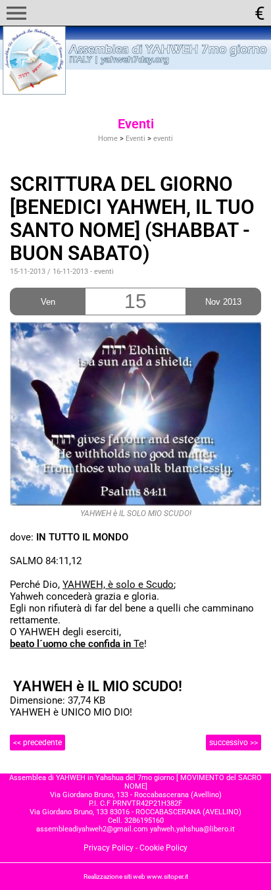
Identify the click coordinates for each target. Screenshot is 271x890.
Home (108, 138)
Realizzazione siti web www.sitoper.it (136, 876)
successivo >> (233, 742)
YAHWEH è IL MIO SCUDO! (97, 686)
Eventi (135, 138)
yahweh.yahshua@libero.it (192, 829)
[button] (16, 13)
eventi (163, 138)
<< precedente (37, 742)
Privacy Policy (109, 847)
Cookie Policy (163, 847)
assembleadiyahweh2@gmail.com (92, 829)
